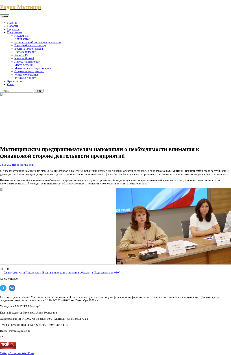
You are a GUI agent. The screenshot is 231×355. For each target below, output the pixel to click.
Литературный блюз (27, 61)
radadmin (29, 164)
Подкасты (13, 29)
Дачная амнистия (12, 272)
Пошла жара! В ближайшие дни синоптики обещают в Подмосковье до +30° (74, 272)
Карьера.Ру (21, 55)
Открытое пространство (29, 71)
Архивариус (22, 38)
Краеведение (15, 81)
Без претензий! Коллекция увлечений (37, 42)
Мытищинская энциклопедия (32, 68)
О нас (10, 84)
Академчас (21, 35)
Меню (4, 16)
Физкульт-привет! (25, 77)
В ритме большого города (30, 45)
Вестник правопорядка (28, 48)
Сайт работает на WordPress (17, 353)
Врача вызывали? (25, 51)
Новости (12, 25)
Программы (14, 32)
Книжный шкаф (24, 58)
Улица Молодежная (26, 74)
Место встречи (23, 64)
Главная (12, 22)
